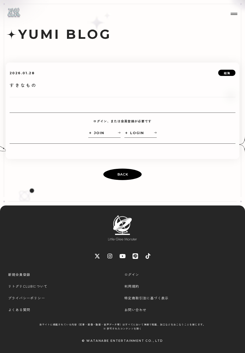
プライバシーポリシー (26, 298)
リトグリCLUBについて (28, 286)
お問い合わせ (135, 309)
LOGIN (137, 133)
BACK (122, 174)
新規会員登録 (19, 274)
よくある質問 (19, 309)
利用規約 (131, 286)
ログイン (131, 274)
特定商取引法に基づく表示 (146, 298)
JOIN (99, 133)
